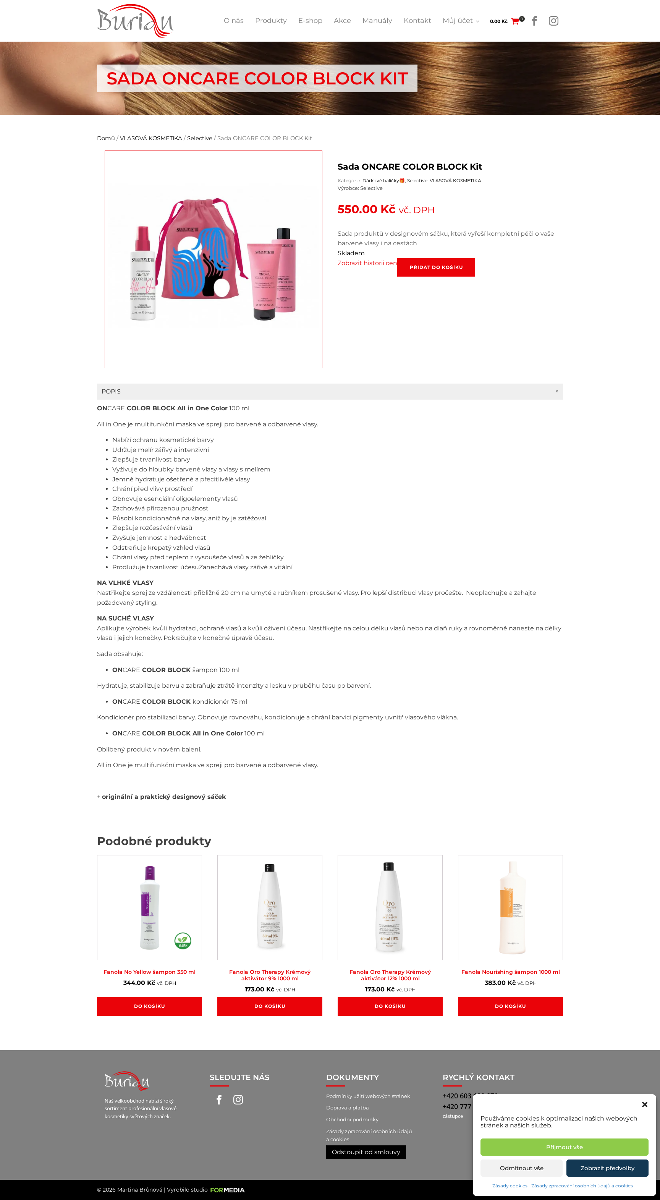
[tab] (330, 392)
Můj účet (458, 20)
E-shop (310, 20)
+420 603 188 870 (470, 1095)
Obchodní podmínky (352, 1119)
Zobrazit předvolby (607, 1168)
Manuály (377, 20)
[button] (645, 1104)
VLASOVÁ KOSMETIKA (151, 138)
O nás (234, 20)
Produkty (271, 20)
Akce (342, 20)
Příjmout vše (564, 1147)
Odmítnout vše (522, 1168)
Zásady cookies (509, 1186)
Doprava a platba (347, 1107)
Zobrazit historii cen (367, 263)
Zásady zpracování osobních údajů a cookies (582, 1186)
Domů (106, 138)
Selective (199, 138)
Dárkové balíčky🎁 (383, 180)
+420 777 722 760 (470, 1106)
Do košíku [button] (149, 1006)
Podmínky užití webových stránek (368, 1096)
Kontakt (417, 20)
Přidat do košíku (436, 267)
